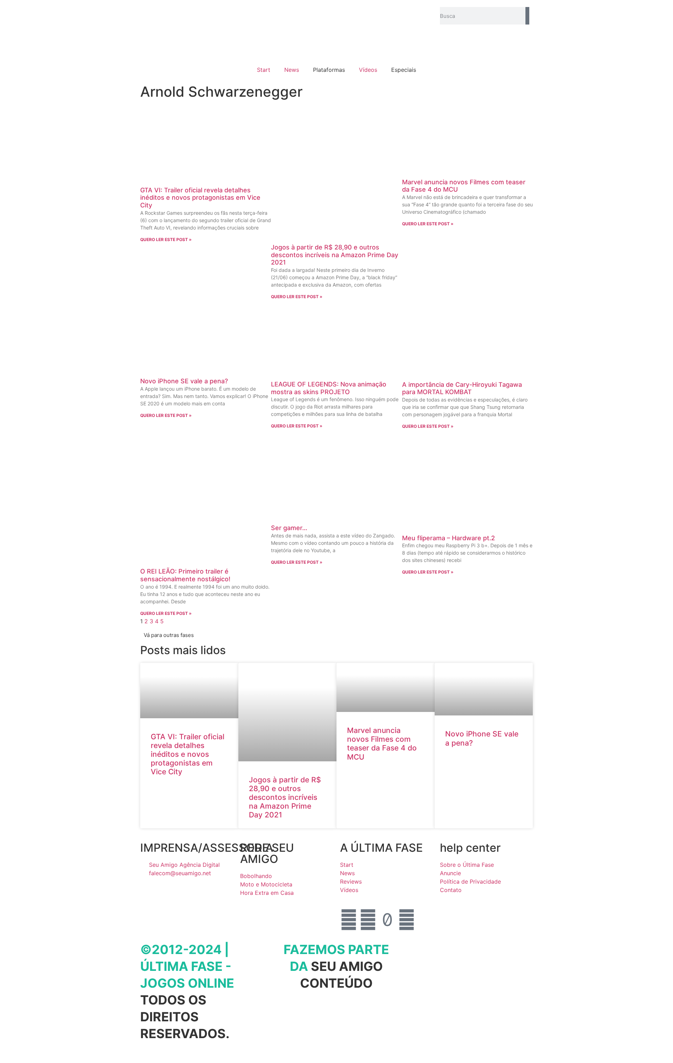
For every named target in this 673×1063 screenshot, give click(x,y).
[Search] (527, 16)
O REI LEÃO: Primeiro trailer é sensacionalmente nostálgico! (185, 575)
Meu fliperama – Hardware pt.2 (448, 538)
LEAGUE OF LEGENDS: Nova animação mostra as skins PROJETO (328, 388)
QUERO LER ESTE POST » (166, 239)
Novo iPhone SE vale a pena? (184, 381)
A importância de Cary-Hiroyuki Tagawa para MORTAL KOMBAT (462, 388)
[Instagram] (368, 919)
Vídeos (368, 69)
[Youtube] (406, 919)
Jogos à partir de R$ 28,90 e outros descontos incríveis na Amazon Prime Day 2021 (334, 255)
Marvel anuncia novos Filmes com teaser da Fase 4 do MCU (382, 743)
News (291, 69)
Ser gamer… (289, 528)
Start (263, 69)
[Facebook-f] (349, 919)
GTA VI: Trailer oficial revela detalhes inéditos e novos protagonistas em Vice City (200, 197)
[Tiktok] (387, 919)
